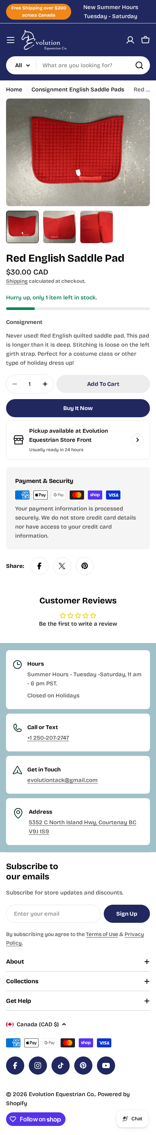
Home (14, 89)
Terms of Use (102, 934)
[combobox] (78, 65)
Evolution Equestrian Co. (62, 1094)
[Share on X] (62, 566)
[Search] (139, 65)
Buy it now (78, 408)
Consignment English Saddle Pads (77, 89)
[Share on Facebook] (39, 566)
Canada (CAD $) (38, 1024)
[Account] (130, 40)
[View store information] (137, 440)
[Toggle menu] (10, 40)
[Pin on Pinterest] (85, 566)
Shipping (17, 281)
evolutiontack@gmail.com (62, 780)
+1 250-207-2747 (48, 737)
